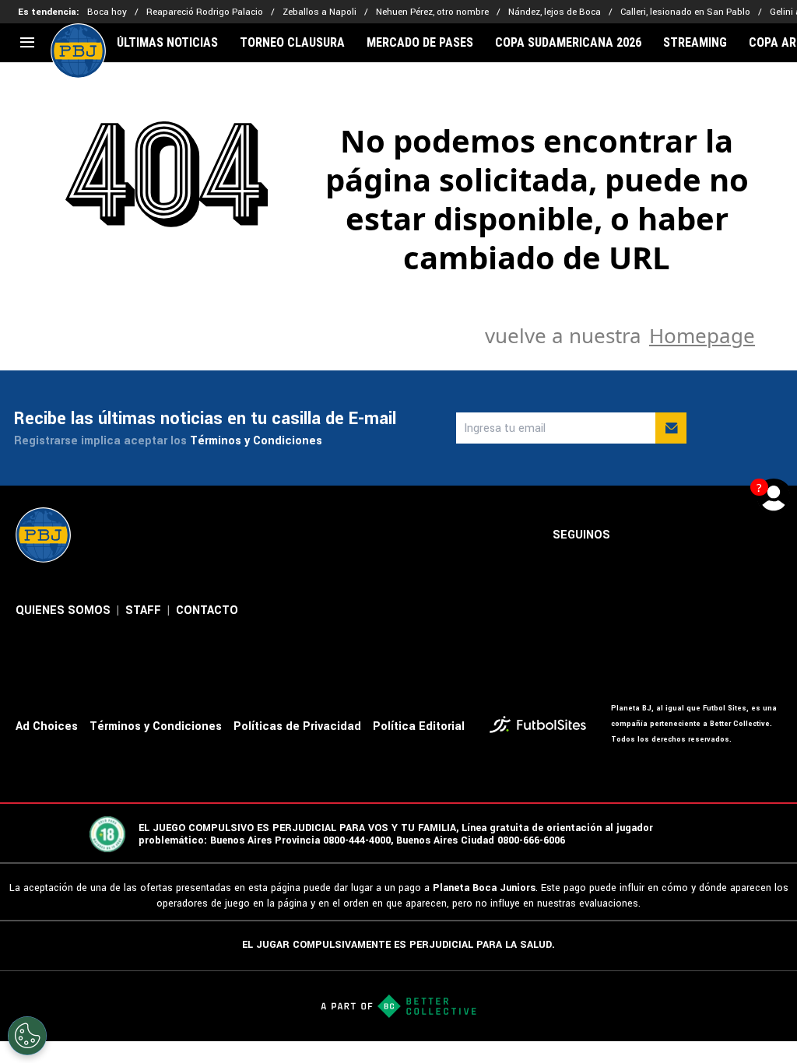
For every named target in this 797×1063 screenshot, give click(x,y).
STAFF (143, 610)
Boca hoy (107, 12)
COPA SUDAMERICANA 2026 (568, 43)
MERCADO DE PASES (420, 43)
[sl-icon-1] (635, 535)
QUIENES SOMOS (63, 610)
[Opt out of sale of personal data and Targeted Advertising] (27, 1035)
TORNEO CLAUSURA (292, 43)
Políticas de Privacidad (297, 726)
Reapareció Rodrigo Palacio (204, 12)
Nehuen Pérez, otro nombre (432, 12)
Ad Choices (47, 726)
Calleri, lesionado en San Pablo (685, 12)
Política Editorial (419, 726)
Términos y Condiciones (256, 441)
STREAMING (695, 43)
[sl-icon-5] (772, 535)
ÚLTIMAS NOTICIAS (167, 43)
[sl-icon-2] (669, 535)
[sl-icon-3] (703, 535)
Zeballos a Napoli (319, 12)
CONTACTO (207, 610)
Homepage (702, 335)
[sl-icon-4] (738, 535)
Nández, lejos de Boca (554, 12)
